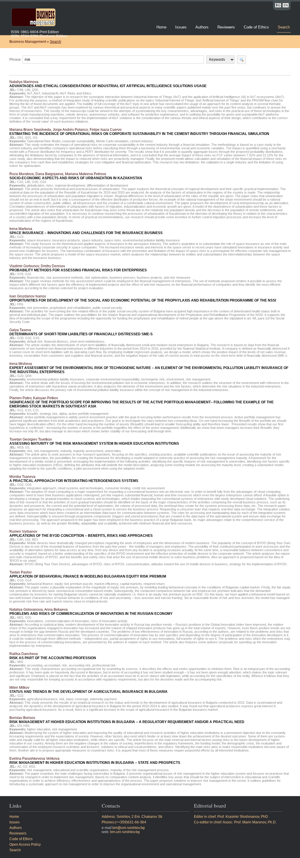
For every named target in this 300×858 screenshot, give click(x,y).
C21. (36, 410)
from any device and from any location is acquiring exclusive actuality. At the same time (156, 550)
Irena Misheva (148, 368)
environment (175, 379)
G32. (28, 274)
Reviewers (226, 27)
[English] (286, 6)
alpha (63, 413)
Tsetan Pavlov (87, 574)
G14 (28, 580)
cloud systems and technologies (80, 488)
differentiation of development (107, 185)
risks (49, 185)
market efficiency (106, 583)
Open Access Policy (25, 844)
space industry (92, 240)
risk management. (198, 379)
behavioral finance (40, 583)
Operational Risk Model (43, 141)
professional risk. (104, 665)
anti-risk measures (177, 277)
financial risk (36, 277)
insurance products (66, 240)
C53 (20, 182)
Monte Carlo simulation (112, 141)
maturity (65, 451)
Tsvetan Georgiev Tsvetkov (94, 441)
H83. (26, 725)
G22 (20, 376)
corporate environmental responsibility (112, 379)
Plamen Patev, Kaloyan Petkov (141, 402)
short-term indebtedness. (87, 341)
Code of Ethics (256, 27)
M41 (20, 662)
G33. (36, 338)
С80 (20, 539)
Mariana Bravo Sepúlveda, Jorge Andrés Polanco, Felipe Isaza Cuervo (139, 132)
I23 (19, 725)
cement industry (141, 141)
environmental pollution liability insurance (151, 240)
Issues (181, 27)
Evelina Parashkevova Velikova (94, 761)
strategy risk (48, 413)
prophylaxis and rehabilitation (70, 307)
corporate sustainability (78, 141)
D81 (20, 137)
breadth (32, 413)
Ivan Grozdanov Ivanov (142, 298)
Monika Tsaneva (73, 479)
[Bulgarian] (278, 6)
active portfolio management (88, 413)
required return (154, 583)
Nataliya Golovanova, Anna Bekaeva (91, 611)
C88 (20, 90)
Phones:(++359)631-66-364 (124, 822)
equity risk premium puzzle (73, 583)
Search (284, 27)
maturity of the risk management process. (140, 770)
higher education (38, 729)
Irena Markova (86, 231)
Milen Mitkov (88, 690)
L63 (27, 539)
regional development (70, 185)
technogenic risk (153, 379)
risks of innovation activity (109, 621)
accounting (34, 665)
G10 (20, 580)
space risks (112, 240)
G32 (28, 338)
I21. (27, 447)
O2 (25, 766)
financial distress (56, 341)
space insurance (39, 240)
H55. (20, 304)
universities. (113, 451)
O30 (35, 182)
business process (122, 277)
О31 (28, 617)
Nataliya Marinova (108, 84)
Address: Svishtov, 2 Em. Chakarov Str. (132, 817)
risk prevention (37, 307)
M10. (32, 766)
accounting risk (80, 665)
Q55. (35, 90)
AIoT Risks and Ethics (75, 93)
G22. (20, 236)
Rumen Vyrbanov (81, 533)
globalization (35, 185)
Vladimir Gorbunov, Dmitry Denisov (78, 268)
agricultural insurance (42, 699)
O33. (43, 182)
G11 (20, 410)
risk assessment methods (64, 277)
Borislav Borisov (126, 720)
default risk (34, 341)
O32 (20, 484)
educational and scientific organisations (81, 770)
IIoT (29, 93)
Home (161, 27)
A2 (19, 766)
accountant (52, 665)
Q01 (28, 137)
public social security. (108, 307)
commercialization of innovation (67, 621)
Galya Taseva (81, 332)
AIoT (37, 93)
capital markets (131, 583)
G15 (28, 410)
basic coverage (77, 699)
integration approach (41, 488)
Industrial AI (50, 93)
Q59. (28, 376)
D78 (20, 274)
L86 (27, 90)
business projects (149, 277)
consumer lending (117, 488)
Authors (202, 27)
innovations (35, 621)
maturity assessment (88, 451)
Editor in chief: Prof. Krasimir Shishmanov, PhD (231, 817)
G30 (20, 338)
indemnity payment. (103, 699)
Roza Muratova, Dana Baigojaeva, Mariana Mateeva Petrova (75, 176)
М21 (35, 539)
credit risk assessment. (149, 488)
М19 (20, 447)
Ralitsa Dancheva (52, 656)
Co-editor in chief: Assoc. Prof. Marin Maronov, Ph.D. (235, 822)
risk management (46, 451)
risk (29, 451)
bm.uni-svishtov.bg (125, 832)
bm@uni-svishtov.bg (128, 828)
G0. (35, 137)
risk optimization (96, 277)
